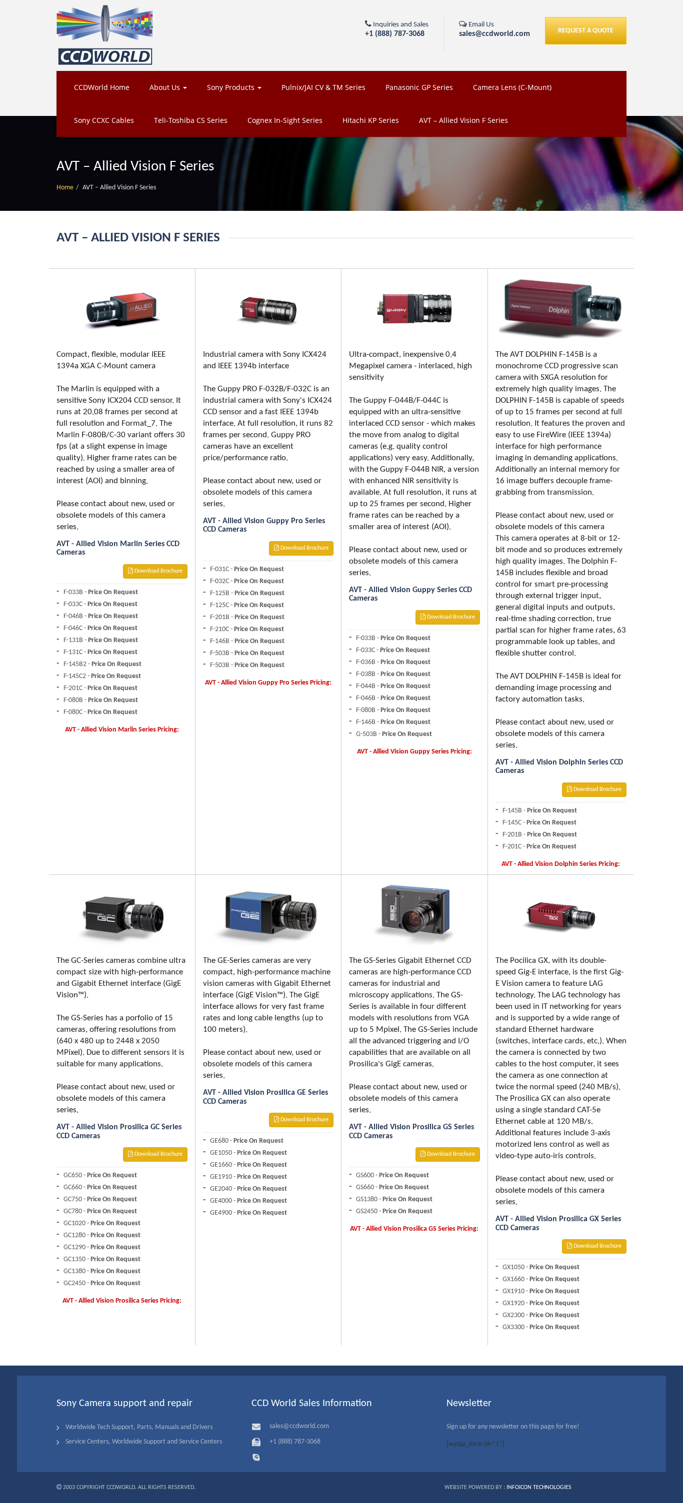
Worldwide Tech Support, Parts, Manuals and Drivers (139, 1427)
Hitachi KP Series (370, 120)
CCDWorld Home (102, 87)
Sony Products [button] (231, 87)
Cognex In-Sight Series (285, 120)
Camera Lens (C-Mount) (512, 87)
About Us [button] (166, 87)
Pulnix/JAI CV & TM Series (324, 87)
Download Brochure (157, 571)
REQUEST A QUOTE (586, 30)
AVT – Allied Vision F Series (463, 120)
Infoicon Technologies (539, 1488)
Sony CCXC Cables (104, 120)
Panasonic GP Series (419, 87)
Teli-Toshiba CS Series (191, 120)
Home (65, 187)
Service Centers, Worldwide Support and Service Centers (144, 1442)
